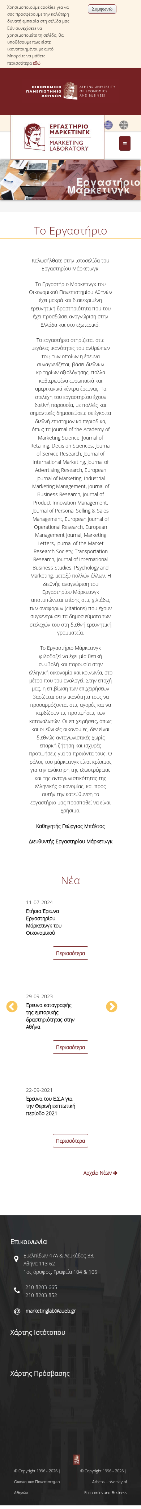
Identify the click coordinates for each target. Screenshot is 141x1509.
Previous (12, 1007)
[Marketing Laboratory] (124, 128)
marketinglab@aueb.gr (51, 1310)
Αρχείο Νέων (98, 1172)
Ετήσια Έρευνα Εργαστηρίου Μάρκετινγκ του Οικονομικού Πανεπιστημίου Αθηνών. (43, 929)
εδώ (36, 63)
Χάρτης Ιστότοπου (37, 1332)
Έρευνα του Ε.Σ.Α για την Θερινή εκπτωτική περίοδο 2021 (50, 1106)
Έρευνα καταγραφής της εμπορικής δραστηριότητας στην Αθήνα (50, 1016)
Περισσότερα (70, 953)
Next (111, 1007)
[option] (70, 1039)
